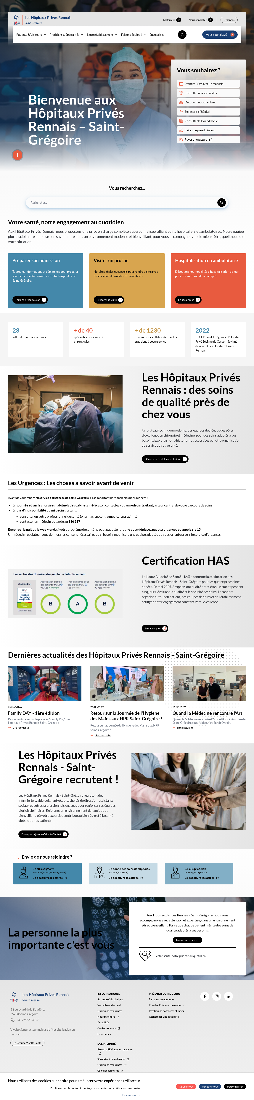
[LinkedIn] (228, 996)
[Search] (221, 202)
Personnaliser (235, 1086)
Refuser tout (186, 1086)
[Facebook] (204, 996)
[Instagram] (216, 996)
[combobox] (127, 202)
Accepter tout (210, 1086)
